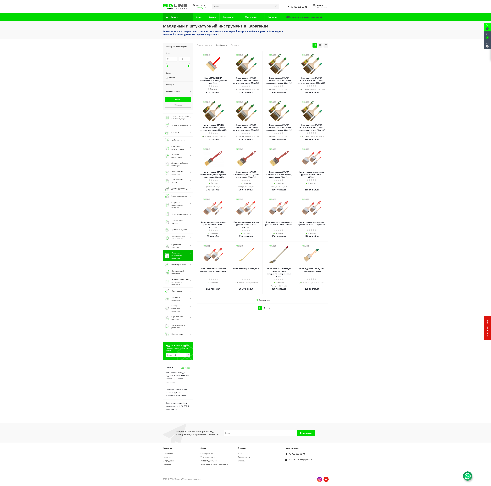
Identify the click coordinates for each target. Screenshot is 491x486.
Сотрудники (168, 461)
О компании (168, 454)
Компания (167, 448)
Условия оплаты (207, 457)
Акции (203, 448)
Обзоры (241, 461)
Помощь (242, 448)
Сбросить (178, 105)
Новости (166, 457)
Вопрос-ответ (244, 457)
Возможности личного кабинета (214, 464)
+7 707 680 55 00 (299, 7)
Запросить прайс (488, 328)
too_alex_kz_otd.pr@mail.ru (300, 460)
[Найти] (276, 6)
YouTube (326, 479)
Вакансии (167, 464)
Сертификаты (206, 454)
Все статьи (185, 368)
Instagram (319, 479)
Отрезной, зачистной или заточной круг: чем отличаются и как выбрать (176, 392)
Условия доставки (208, 461)
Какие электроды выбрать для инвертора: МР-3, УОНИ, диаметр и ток (178, 406)
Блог (240, 454)
